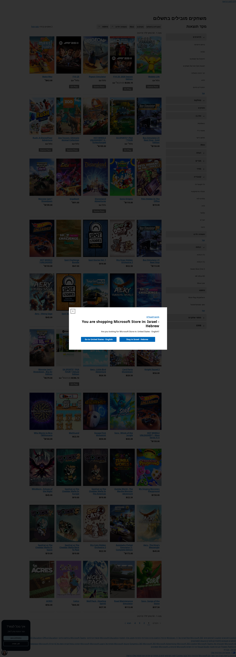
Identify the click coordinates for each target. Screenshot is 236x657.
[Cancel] (73, 311)
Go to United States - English (99, 339)
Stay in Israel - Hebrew (137, 339)
